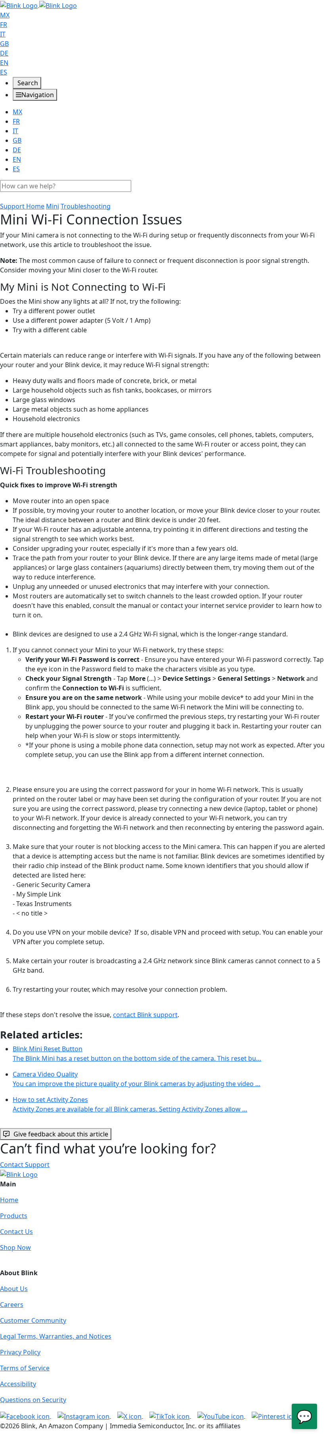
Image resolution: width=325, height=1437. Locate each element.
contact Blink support (145, 1014)
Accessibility (18, 1384)
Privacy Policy (20, 1352)
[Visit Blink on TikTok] (170, 1415)
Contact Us (16, 1231)
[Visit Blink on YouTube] (221, 1415)
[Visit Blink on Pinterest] (276, 1415)
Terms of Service (25, 1368)
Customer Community (33, 1320)
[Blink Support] (38, 4)
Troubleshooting (86, 206)
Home (9, 1200)
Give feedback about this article (60, 1134)
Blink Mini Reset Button (137, 1053)
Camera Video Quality (136, 1079)
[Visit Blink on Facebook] (25, 1415)
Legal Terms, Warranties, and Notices (55, 1336)
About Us (14, 1288)
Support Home (22, 206)
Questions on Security (33, 1399)
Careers (11, 1304)
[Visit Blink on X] (130, 1415)
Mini (52, 206)
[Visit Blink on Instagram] (84, 1415)
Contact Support (25, 1164)
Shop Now (15, 1247)
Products (13, 1215)
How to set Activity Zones (130, 1104)
